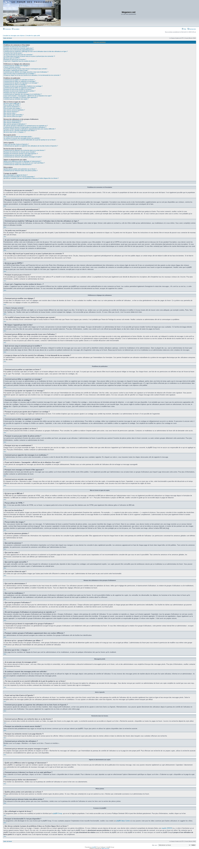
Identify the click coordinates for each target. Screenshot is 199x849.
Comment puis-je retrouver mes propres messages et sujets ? (23, 157)
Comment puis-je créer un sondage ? (15, 84)
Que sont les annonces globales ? (14, 110)
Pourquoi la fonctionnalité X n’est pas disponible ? (19, 176)
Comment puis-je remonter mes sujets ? (16, 99)
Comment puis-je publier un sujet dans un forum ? (19, 80)
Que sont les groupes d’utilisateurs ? (15, 124)
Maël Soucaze (105, 848)
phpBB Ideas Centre (123, 821)
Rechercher (192, 29)
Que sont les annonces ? (11, 111)
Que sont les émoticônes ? (12, 107)
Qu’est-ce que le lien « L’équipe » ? (15, 132)
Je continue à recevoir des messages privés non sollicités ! (22, 138)
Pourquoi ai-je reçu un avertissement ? (16, 92)
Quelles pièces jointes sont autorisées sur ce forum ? (20, 169)
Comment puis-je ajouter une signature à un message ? (21, 83)
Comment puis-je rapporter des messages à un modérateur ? (23, 94)
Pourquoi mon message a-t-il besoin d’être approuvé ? (21, 97)
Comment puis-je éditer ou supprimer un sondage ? (20, 88)
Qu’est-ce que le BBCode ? (12, 103)
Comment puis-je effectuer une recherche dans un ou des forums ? (24, 150)
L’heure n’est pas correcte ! (12, 67)
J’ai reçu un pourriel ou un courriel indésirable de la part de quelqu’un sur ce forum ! (30, 140)
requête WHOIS (167, 828)
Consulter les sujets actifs (33, 35)
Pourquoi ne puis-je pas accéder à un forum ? (18, 89)
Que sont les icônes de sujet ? (13, 116)
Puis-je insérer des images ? (12, 108)
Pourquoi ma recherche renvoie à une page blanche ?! (21, 153)
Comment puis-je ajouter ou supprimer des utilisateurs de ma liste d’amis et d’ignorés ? (31, 146)
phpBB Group (57, 813)
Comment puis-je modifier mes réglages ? (17, 65)
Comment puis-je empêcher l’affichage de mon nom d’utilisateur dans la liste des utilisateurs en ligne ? (36, 51)
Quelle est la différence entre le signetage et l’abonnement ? (22, 161)
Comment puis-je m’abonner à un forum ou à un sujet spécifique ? (24, 163)
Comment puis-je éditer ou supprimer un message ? (20, 81)
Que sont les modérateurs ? (12, 122)
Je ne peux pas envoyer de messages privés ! (18, 136)
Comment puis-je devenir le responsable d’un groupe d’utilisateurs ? (25, 127)
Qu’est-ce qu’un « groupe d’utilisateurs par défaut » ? (20, 130)
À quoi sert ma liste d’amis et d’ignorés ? (16, 144)
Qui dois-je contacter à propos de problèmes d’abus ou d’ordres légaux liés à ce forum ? (31, 178)
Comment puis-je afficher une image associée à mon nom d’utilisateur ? (26, 72)
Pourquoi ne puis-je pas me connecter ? (16, 46)
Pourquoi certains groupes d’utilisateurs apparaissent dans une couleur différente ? (30, 129)
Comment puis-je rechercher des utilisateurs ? (18, 155)
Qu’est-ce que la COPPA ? (12, 58)
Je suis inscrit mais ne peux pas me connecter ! (18, 54)
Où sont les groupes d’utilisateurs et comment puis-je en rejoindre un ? (26, 125)
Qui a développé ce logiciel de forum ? (16, 175)
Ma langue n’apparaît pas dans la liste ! (16, 70)
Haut (5, 196)
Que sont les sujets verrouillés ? (13, 115)
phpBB (94, 847)
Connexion (7, 29)
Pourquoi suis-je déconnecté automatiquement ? (19, 50)
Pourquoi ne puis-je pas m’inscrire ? (15, 59)
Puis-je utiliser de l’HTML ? (12, 105)
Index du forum (7, 38)
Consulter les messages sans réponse (14, 35)
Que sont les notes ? (10, 113)
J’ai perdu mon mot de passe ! (13, 53)
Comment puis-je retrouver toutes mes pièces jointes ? (21, 170)
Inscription (16, 29)
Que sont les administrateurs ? (13, 121)
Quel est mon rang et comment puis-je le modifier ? (19, 73)
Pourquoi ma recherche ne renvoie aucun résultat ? (20, 152)
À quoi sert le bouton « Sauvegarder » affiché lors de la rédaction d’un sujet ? (28, 96)
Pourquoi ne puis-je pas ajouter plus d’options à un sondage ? (23, 86)
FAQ (184, 29)
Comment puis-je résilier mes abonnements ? (18, 164)
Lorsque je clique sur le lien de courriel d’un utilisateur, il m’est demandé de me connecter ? (32, 75)
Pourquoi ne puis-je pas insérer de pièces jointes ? (19, 91)
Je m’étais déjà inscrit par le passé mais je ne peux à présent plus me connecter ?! (29, 56)
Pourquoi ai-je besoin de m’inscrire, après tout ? (19, 48)
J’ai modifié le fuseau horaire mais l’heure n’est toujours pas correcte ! (25, 69)
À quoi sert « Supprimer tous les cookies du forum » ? (20, 61)
